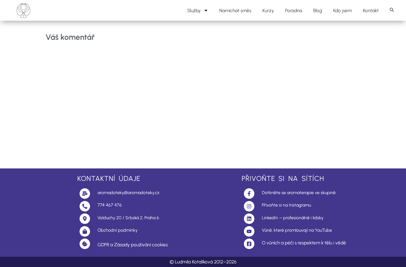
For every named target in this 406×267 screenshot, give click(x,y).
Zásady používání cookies (141, 244)
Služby (194, 10)
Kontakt (371, 10)
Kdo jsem (342, 10)
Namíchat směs (235, 10)
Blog (317, 10)
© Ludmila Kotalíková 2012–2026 (203, 262)
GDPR (103, 244)
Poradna (293, 10)
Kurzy (268, 10)
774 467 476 (109, 205)
